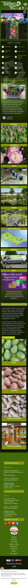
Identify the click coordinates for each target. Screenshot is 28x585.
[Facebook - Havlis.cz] (17, 524)
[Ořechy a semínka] (14, 406)
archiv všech (14, 37)
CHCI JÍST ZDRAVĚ (8, 337)
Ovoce (14, 363)
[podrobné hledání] (11, 8)
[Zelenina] (14, 378)
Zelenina (14, 391)
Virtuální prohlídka (14, 491)
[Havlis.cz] (11, 4)
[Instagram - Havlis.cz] (13, 524)
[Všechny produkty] (14, 434)
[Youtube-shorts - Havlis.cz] (6, 524)
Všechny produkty (14, 446)
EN (26, 8)
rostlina (14, 25)
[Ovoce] (14, 350)
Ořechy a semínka (14, 418)
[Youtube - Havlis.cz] (9, 524)
